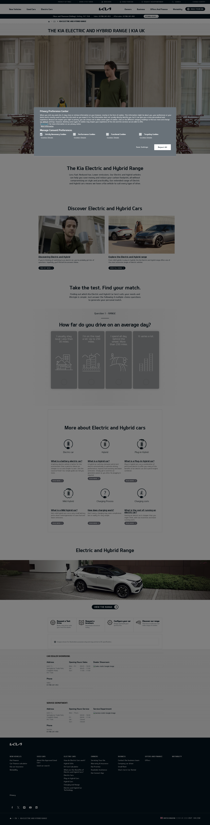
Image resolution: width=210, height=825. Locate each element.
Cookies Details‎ (47, 138)
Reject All (162, 147)
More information (47, 126)
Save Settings (142, 147)
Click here (44, 124)
